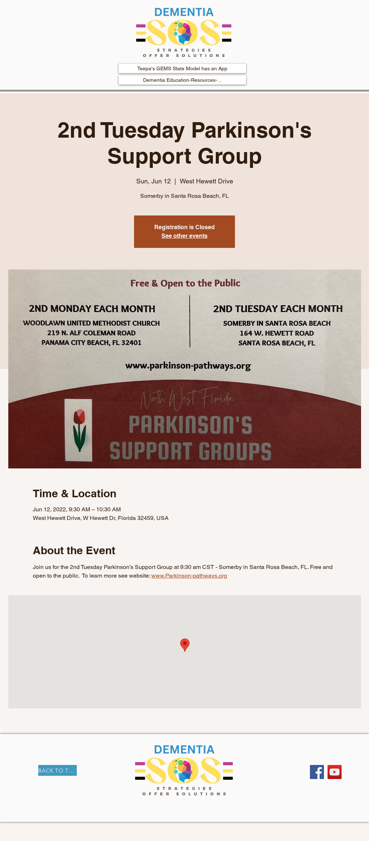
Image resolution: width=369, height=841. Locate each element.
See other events (184, 235)
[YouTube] (335, 772)
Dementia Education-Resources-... (182, 80)
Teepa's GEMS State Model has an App (182, 68)
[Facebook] (317, 772)
